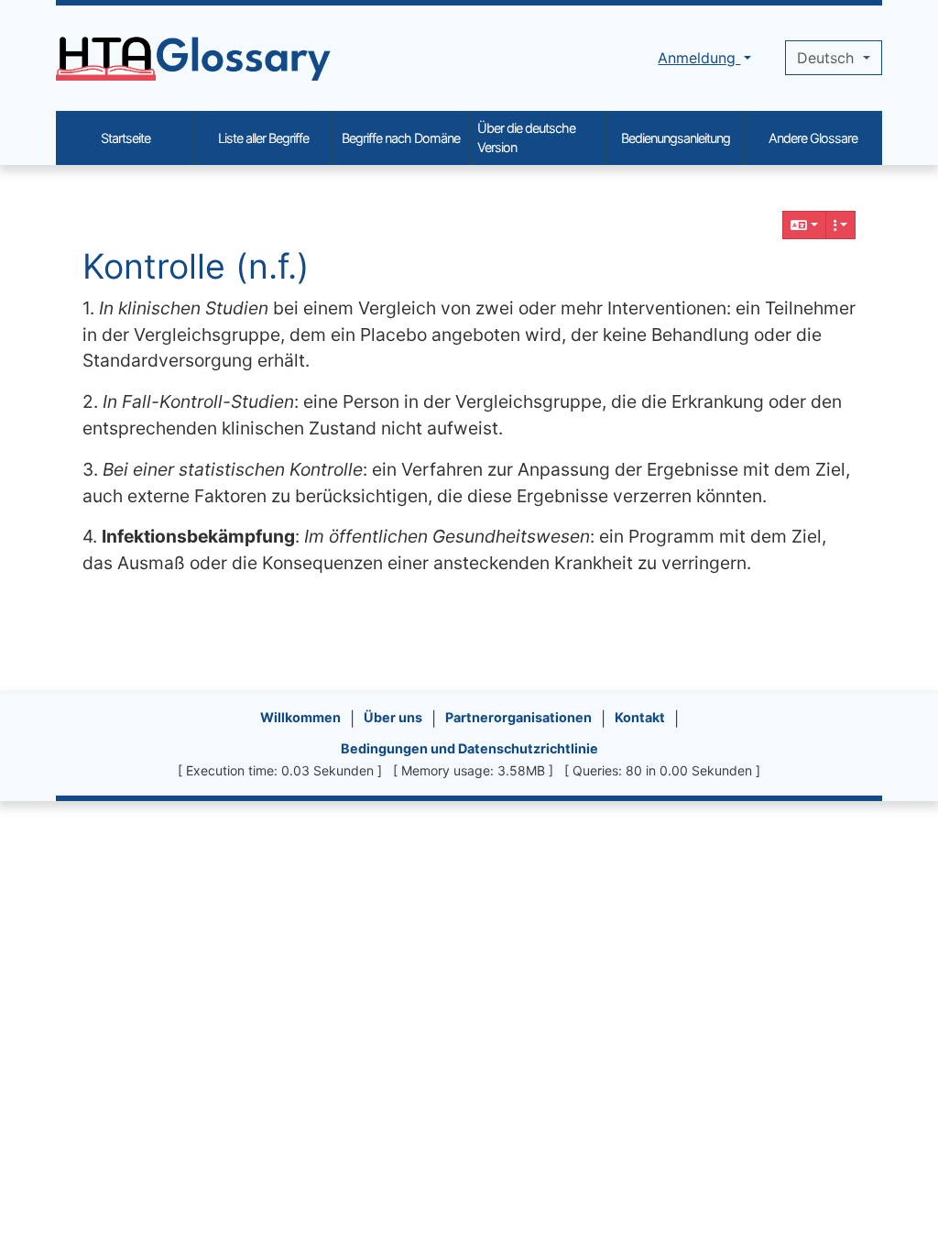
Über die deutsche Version (526, 138)
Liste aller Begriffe (263, 138)
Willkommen (300, 717)
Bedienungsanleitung (675, 138)
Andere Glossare (813, 138)
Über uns (393, 717)
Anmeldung (699, 58)
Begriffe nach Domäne (401, 138)
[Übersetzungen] (804, 225)
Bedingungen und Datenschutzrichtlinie (469, 748)
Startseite (125, 138)
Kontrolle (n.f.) (196, 266)
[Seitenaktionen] (840, 225)
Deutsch (827, 58)
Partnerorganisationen (518, 717)
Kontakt (640, 717)
